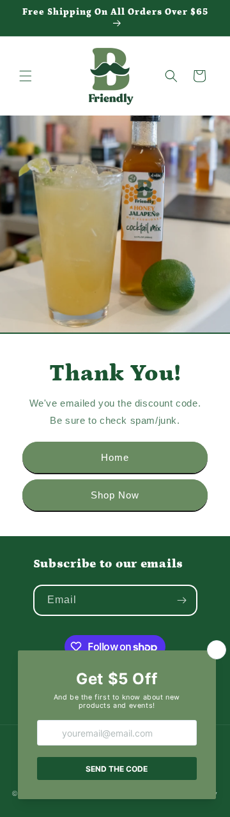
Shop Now (115, 495)
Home (115, 457)
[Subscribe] (182, 600)
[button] (26, 76)
